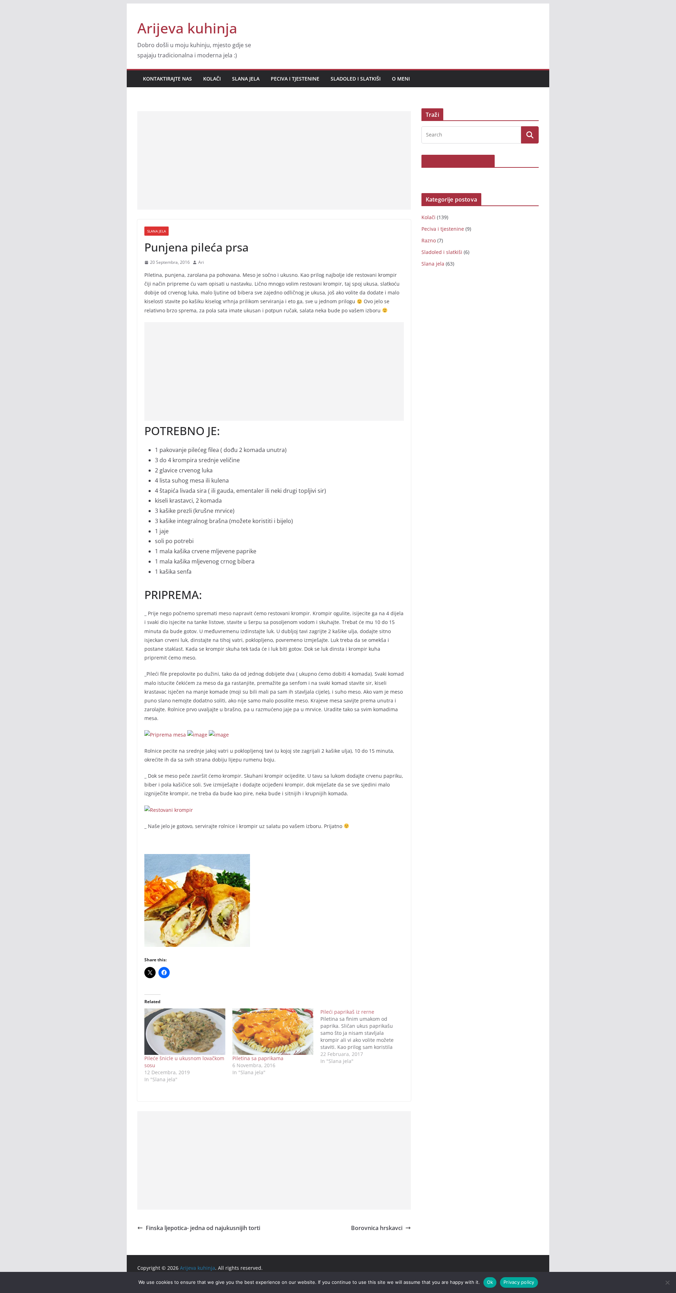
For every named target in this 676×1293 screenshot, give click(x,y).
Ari (201, 262)
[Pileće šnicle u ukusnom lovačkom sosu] (184, 1031)
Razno (428, 240)
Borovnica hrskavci (376, 1228)
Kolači (212, 78)
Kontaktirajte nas (167, 78)
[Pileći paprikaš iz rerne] (364, 1036)
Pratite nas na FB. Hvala (458, 161)
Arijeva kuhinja (187, 28)
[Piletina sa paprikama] (272, 1031)
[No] (667, 1282)
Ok (490, 1282)
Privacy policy (518, 1282)
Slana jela (245, 78)
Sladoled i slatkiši (356, 78)
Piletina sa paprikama (257, 1058)
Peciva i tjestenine (295, 78)
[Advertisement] (274, 160)
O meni (401, 78)
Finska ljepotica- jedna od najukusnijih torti (203, 1228)
